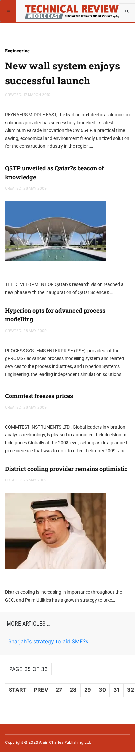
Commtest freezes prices (39, 396)
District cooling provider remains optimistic (66, 468)
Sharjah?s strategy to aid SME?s (48, 641)
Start (18, 689)
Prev (41, 689)
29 (87, 689)
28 (73, 689)
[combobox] (127, 11)
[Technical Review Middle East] (71, 8)
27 (59, 689)
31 (116, 689)
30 (102, 689)
